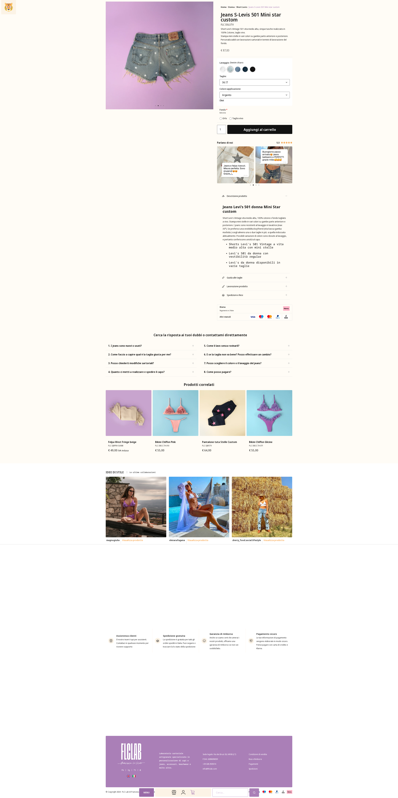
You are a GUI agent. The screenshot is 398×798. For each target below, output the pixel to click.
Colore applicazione (230, 89)
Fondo (223, 110)
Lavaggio (224, 63)
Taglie (223, 76)
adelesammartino (241, 540)
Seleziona (223, 113)
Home (224, 7)
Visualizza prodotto (135, 540)
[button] (155, 105)
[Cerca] (254, 792)
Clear (222, 100)
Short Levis (241, 7)
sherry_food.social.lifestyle (183, 540)
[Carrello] (192, 792)
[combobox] (230, 792)
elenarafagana (114, 540)
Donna (231, 7)
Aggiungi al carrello (260, 129)
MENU (146, 792)
